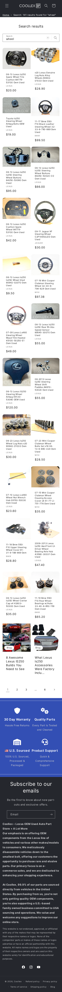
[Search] (55, 38)
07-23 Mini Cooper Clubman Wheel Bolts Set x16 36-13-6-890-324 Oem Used (45, 446)
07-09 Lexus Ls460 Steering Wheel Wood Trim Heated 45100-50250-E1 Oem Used (16, 337)
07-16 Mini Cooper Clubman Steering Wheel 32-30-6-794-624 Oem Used (45, 284)
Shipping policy (38, 987)
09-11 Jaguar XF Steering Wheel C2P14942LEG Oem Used (45, 235)
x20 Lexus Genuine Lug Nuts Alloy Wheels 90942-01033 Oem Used (45, 76)
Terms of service (18, 987)
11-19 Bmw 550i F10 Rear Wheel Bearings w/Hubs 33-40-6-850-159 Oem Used (44, 603)
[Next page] (54, 689)
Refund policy (32, 981)
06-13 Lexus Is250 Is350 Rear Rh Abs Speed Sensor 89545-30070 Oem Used (45, 329)
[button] (7, 6)
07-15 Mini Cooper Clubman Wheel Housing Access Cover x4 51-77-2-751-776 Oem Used (45, 498)
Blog (52, 987)
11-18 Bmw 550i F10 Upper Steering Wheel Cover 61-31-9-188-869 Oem (16, 548)
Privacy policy (50, 981)
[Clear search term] (48, 38)
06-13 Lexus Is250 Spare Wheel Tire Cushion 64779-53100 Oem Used (16, 78)
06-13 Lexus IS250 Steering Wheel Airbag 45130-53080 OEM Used (16, 395)
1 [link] (7, 689)
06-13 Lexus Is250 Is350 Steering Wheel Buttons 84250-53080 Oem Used (16, 177)
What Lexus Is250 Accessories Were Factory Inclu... (44, 665)
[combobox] (31, 38)
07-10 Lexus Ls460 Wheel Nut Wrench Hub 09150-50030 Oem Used (16, 498)
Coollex (18, 981)
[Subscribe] (51, 814)
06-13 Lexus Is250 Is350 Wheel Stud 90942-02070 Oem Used (16, 281)
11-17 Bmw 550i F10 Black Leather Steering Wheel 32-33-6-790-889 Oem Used (45, 126)
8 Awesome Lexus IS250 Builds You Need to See (15, 663)
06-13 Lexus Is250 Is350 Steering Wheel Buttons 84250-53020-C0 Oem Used (45, 173)
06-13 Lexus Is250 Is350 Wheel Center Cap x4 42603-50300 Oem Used (16, 602)
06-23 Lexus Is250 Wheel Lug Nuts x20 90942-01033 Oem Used (16, 444)
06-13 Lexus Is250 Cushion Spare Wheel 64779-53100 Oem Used (16, 228)
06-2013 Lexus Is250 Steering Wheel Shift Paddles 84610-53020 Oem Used (44, 384)
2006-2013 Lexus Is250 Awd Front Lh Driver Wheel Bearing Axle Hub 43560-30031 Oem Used (45, 550)
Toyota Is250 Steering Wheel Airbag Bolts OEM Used (15, 122)
